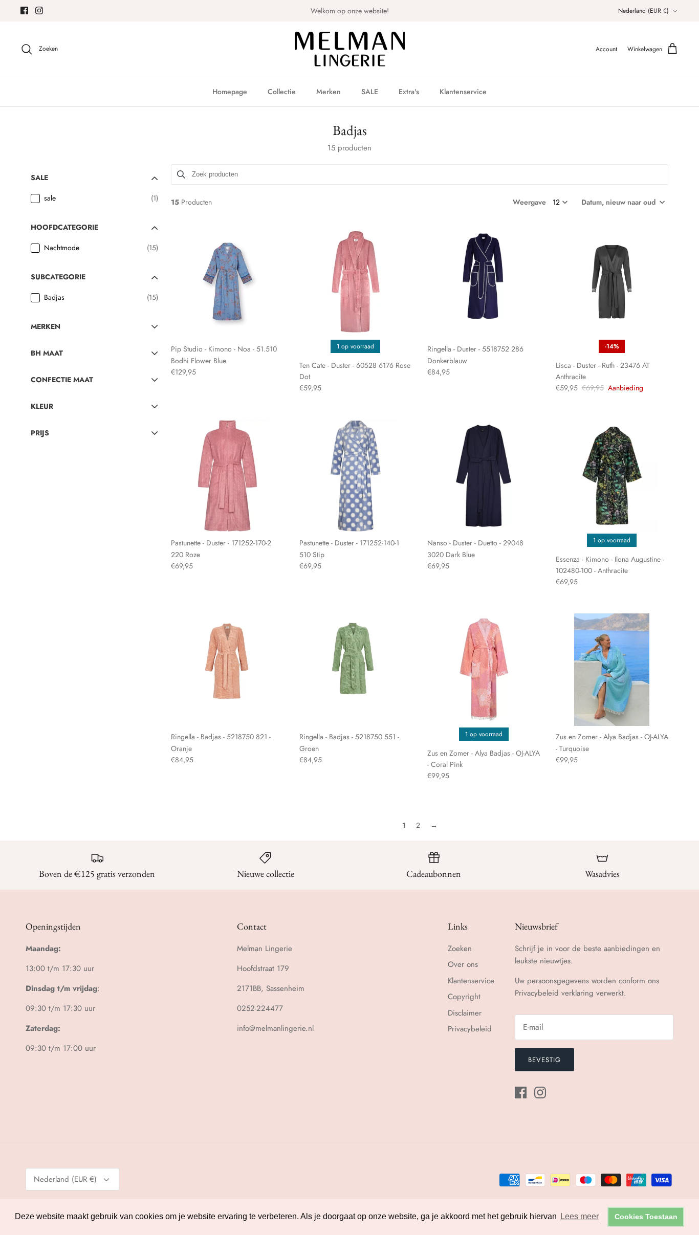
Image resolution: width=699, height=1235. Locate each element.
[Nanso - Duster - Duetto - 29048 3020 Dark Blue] (483, 476)
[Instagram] (39, 10)
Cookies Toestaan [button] (646, 1216)
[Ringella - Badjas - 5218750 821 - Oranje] (227, 669)
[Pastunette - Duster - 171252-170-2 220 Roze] (227, 476)
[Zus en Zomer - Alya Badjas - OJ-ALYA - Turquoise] (612, 669)
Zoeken (460, 948)
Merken (328, 91)
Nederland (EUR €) (643, 10)
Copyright (464, 996)
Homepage (229, 91)
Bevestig (544, 1060)
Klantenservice (463, 91)
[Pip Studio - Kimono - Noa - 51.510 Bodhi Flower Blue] (227, 282)
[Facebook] (24, 10)
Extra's (409, 91)
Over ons (463, 964)
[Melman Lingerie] (350, 49)
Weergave (529, 202)
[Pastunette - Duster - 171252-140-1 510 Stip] (355, 476)
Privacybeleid (470, 1028)
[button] (622, 202)
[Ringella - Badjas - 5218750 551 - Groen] (355, 669)
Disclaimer (465, 1013)
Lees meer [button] (579, 1216)
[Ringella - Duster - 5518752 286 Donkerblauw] (483, 282)
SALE (369, 91)
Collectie (282, 91)
